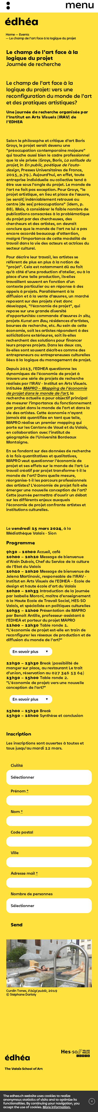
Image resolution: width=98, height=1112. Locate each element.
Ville (15, 852)
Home (10, 34)
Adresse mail (24, 873)
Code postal (22, 832)
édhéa (21, 21)
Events (24, 34)
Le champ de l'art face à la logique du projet (42, 38)
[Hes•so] (75, 1049)
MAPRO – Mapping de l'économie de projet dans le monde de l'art (46, 390)
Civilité (17, 765)
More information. (57, 1107)
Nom (17, 811)
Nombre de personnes (32, 894)
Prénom (19, 791)
